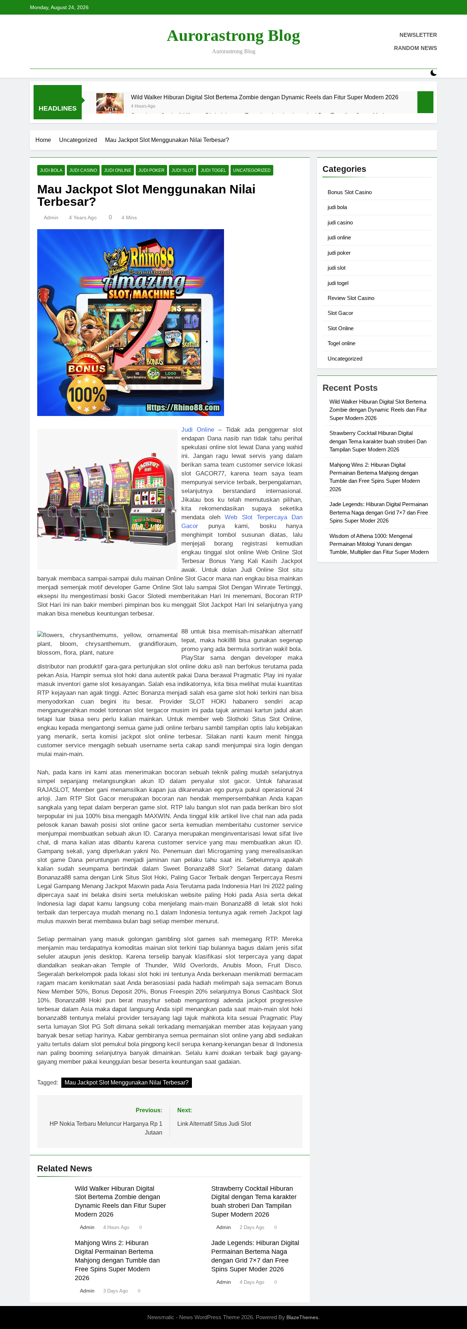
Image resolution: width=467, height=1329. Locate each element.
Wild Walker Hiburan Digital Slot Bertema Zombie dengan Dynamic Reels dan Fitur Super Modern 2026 (264, 97)
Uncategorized (252, 170)
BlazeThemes (302, 1317)
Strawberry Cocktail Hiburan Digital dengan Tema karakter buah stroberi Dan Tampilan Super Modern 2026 (378, 441)
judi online (117, 170)
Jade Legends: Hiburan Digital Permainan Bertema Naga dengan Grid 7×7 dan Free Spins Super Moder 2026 (378, 512)
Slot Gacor (340, 313)
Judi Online (197, 429)
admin (51, 217)
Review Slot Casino (351, 298)
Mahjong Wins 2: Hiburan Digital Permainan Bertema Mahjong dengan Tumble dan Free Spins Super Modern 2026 (117, 1260)
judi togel (213, 170)
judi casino (83, 170)
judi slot (182, 170)
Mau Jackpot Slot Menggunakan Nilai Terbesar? (127, 1082)
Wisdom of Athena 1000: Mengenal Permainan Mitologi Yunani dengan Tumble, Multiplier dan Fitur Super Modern (379, 544)
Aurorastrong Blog (233, 35)
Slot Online (341, 328)
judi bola (51, 170)
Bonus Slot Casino (350, 192)
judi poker (151, 170)
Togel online (341, 343)
